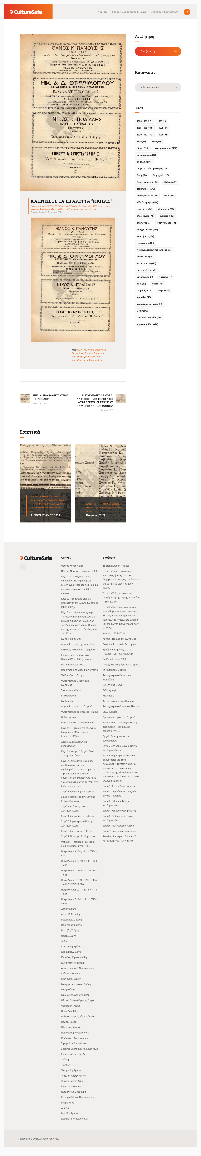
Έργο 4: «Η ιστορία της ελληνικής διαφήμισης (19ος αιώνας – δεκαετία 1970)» (79, 732)
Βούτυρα (170, 182)
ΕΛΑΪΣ (169, 195)
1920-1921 (144, 121)
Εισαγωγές (144, 209)
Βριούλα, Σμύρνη (69, 1113)
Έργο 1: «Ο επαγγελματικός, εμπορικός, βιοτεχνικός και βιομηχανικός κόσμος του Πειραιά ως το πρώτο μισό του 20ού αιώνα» (79, 585)
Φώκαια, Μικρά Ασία (72, 1081)
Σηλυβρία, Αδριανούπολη (74, 1043)
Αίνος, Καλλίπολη (70, 914)
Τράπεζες (144, 297)
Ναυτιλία (165, 277)
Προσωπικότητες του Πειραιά (77, 722)
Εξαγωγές (144, 223)
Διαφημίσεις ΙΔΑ (147, 195)
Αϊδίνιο (65, 1108)
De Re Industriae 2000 (72, 664)
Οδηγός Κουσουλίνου (72, 565)
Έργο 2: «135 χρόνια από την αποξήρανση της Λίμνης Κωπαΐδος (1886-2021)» (79, 603)
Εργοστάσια (99, 353)
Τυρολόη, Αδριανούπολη (73, 1075)
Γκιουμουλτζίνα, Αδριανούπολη (77, 1097)
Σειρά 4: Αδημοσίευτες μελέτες (77, 816)
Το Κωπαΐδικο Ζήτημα (72, 675)
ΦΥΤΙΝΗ (142, 311)
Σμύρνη (65, 1059)
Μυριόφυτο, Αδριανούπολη (75, 995)
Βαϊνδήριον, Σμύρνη (71, 919)
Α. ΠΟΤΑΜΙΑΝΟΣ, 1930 (45, 515)
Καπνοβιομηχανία (80, 360)
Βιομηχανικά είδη (147, 182)
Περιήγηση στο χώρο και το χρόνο (79, 670)
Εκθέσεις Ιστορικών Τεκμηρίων (78, 649)
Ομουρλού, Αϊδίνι (70, 1011)
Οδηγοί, (33, 500)
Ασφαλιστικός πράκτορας (152, 168)
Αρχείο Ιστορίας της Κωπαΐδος (78, 644)
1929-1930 (82, 350)
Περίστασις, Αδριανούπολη (75, 1032)
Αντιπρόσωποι (147, 155)
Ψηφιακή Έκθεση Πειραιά (116, 565)
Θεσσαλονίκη (145, 256)
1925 (161, 121)
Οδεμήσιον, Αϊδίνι (70, 1005)
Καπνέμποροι (78, 357)
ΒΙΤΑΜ (142, 175)
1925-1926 (145, 128)
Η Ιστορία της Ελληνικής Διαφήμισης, (46, 496)
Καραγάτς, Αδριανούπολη (74, 1118)
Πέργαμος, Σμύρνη (70, 1027)
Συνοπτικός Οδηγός (71, 690)
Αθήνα (91, 350)
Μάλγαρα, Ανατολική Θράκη (76, 984)
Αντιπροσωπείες (166, 148)
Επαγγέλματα (167, 223)
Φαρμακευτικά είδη (149, 317)
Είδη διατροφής (147, 202)
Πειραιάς (144, 290)
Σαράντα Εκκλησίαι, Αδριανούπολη (79, 1048)
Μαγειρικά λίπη (146, 270)
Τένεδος (65, 1065)
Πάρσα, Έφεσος (69, 1022)
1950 (156, 141)
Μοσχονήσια (68, 989)
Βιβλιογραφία (68, 695)
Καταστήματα (146, 263)
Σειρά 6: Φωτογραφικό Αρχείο (77, 831)
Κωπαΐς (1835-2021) (72, 638)
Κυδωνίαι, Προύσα (70, 973)
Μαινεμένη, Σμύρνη (71, 978)
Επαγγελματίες (147, 229)
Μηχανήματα (145, 277)
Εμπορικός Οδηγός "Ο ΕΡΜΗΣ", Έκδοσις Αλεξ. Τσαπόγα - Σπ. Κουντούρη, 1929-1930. (66, 206)
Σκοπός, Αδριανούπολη (73, 1054)
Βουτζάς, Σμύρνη (70, 930)
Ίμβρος (65, 941)
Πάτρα (157, 284)
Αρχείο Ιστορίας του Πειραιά (76, 706)
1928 (163, 128)
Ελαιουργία (166, 209)
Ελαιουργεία (145, 216)
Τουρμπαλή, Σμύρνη (71, 1070)
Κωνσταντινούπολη (71, 1086)
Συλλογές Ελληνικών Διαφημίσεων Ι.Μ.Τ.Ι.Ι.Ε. (77, 209)
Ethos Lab (25, 1138)
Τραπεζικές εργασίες (149, 304)
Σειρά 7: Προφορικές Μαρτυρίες (78, 836)
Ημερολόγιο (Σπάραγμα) (74, 1091)
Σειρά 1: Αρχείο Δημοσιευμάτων (78, 791)
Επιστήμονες (145, 236)
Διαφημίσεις (78, 353)
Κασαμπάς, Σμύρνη (71, 952)
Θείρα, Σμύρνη (68, 935)
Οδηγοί (54, 209)
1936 (141, 141)
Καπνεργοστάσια (93, 357)
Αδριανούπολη (68, 909)
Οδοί (141, 284)
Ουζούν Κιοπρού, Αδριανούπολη (77, 1016)
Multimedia (67, 701)
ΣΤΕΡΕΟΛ (163, 290)
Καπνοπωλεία (95, 360)
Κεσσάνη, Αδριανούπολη (74, 957)
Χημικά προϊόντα (147, 324)
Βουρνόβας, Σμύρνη (71, 925)
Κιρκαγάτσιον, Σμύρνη (72, 962)
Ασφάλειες (144, 162)
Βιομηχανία (100, 350)
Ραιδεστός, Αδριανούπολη (75, 1038)
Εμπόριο (89, 353)
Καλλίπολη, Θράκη (70, 946)
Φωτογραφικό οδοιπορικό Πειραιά (79, 711)
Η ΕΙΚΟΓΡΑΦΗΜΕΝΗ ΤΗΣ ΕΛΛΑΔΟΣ (154, 250)
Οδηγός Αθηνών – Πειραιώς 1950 (79, 571)
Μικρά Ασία (67, 1102)
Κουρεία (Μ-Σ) (95, 515)
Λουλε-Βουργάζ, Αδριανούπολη (77, 968)
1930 (163, 135)
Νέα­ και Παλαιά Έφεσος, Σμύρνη (78, 1000)
